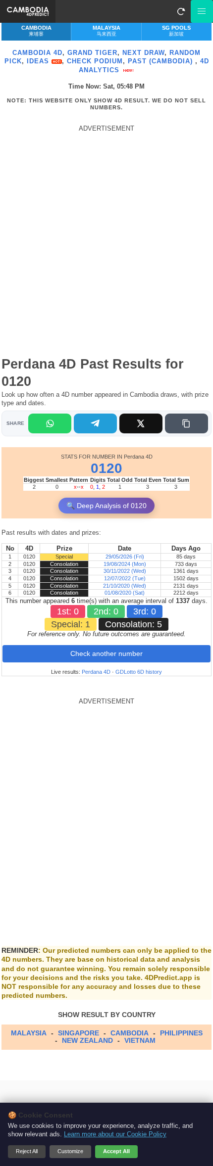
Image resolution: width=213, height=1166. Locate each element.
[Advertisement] (106, 239)
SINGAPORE (78, 1033)
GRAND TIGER (92, 52)
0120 (106, 468)
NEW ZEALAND (87, 1040)
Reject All (27, 1151)
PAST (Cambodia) (161, 61)
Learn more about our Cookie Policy (115, 1134)
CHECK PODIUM (95, 61)
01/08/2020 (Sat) (125, 593)
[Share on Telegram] (95, 423)
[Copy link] (186, 423)
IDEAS (39, 61)
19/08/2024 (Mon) (125, 564)
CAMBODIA (129, 1033)
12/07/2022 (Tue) (125, 578)
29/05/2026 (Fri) (125, 557)
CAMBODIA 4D (37, 52)
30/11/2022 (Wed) (125, 571)
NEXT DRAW (143, 52)
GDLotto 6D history (138, 672)
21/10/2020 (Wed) (124, 586)
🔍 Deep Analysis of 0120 (106, 506)
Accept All (116, 1151)
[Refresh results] (181, 11)
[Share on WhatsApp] (49, 423)
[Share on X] (140, 423)
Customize (70, 1151)
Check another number (106, 653)
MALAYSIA (29, 1033)
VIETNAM (140, 1040)
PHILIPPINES (181, 1033)
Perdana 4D (96, 672)
